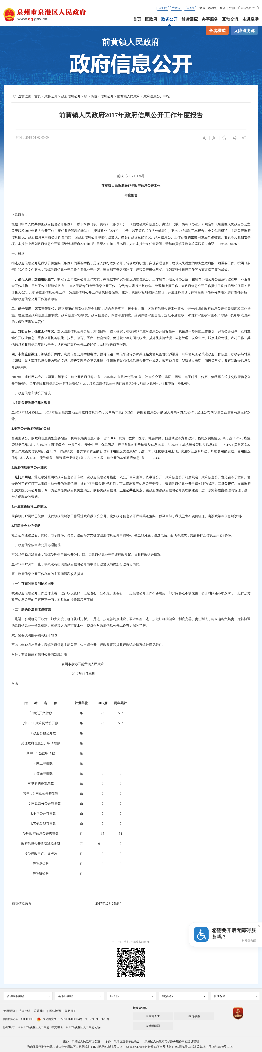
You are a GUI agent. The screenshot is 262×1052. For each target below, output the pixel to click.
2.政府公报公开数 (41, 733)
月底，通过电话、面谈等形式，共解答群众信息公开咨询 (185, 535)
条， (100, 377)
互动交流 (230, 19)
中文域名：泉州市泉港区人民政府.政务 (76, 1027)
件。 (26, 367)
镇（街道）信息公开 (99, 96)
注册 (232, 8)
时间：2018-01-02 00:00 (32, 137)
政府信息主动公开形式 (30, 467)
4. (12, 506)
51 (120, 833)
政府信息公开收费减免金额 (40, 843)
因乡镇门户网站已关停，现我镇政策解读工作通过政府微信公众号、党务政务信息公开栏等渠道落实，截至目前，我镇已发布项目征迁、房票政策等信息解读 (124, 516)
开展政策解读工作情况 (30, 506)
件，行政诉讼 (143, 383)
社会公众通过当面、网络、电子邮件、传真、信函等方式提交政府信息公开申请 (68, 535)
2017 (127, 185)
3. (12, 467)
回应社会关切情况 (27, 525)
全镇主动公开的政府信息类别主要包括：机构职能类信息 (52, 438)
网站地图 (55, 1010)
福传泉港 (194, 1016)
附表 (14, 683)
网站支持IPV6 (248, 8)
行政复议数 (41, 863)
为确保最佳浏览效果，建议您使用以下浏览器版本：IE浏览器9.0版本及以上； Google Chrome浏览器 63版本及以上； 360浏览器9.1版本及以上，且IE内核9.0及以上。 (131, 1046)
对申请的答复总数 (41, 783)
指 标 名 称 (40, 703)
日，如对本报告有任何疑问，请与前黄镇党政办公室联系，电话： (170, 244)
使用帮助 (9, 1010)
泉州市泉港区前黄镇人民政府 (82, 664)
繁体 (202, 8)
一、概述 (18, 253)
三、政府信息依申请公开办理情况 (36, 545)
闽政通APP (153, 1016)
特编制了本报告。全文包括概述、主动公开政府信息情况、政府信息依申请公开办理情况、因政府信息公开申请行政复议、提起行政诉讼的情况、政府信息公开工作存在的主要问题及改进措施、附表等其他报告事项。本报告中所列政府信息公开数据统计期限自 (131, 237)
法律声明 (24, 1010)
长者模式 (217, 30)
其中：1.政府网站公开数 (40, 723)
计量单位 (81, 703)
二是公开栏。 (227, 483)
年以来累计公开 (121, 377)
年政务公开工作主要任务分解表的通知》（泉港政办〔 (70, 230)
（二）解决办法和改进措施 (31, 609)
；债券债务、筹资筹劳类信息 (57, 458)
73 (102, 713)
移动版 (212, 8)
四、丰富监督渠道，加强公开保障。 (37, 354)
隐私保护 (70, 1010)
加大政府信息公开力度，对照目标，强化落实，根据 (95, 331)
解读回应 (190, 19)
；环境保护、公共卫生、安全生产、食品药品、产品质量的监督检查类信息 (103, 444)
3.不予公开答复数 (41, 813)
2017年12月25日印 (108, 903)
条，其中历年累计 (111, 412)
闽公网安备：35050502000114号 (63, 1019)
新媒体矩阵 (140, 1008)
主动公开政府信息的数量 (33, 402)
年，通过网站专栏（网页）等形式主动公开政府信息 (56, 377)
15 (102, 833)
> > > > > (102, 96)
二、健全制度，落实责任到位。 (34, 308)
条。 (242, 516)
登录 (222, 8)
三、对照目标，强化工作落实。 (34, 331)
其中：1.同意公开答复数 (40, 793)
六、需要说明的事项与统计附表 (34, 635)
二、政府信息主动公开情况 (31, 393)
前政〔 (122, 176)
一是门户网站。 (22, 477)
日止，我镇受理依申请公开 (54, 554)
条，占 (102, 438)
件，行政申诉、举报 (169, 383)
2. (12, 428)
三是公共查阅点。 (133, 490)
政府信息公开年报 (156, 96)
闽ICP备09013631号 (97, 1019)
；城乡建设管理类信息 (195, 444)
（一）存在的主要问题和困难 (32, 583)
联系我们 (39, 1010)
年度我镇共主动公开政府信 (71, 412)
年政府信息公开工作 (145, 185)
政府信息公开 (71, 96)
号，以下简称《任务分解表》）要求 (151, 230)
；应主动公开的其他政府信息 (118, 458)
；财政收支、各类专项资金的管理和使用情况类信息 (94, 451)
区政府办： (19, 214)
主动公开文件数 (40, 713)
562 (120, 713)
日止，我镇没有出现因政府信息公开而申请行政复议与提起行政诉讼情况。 (88, 564)
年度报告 (131, 195)
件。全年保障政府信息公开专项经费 (49, 383)
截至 (165, 360)
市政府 (189, 8)
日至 (100, 244)
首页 (137, 19)
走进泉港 (250, 19)
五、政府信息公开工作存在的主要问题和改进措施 (47, 574)
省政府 (176, 8)
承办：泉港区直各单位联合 (122, 1041)
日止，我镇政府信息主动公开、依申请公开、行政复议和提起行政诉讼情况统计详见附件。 (99, 645)
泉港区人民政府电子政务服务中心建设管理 (172, 1041)
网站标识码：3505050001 (19, 1019)
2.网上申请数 (41, 763)
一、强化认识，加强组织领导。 (34, 279)
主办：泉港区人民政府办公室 (81, 1041)
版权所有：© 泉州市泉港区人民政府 (26, 1027)
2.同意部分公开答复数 (41, 803)
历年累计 (120, 703)
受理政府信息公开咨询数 (41, 833)
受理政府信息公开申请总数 (40, 743)
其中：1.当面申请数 (40, 753)
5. (12, 525)
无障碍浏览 (244, 30)
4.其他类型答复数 (41, 823)
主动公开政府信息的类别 (32, 428)
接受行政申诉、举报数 (40, 853)
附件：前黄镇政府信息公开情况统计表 (39, 654)
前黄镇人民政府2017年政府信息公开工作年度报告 (131, 115)
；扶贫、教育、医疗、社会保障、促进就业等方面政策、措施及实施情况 (168, 438)
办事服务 (210, 19)
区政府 (151, 19)
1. (13, 402)
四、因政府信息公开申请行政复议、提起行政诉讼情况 (121, 554)
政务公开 (169, 19)
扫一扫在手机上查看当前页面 (131, 942)
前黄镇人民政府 (131, 42)
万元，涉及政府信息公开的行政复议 (105, 383)
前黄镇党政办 (22, 903)
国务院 (162, 8)
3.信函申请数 (41, 773)
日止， (40, 412)
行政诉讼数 (41, 874)
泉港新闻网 (153, 1025)
